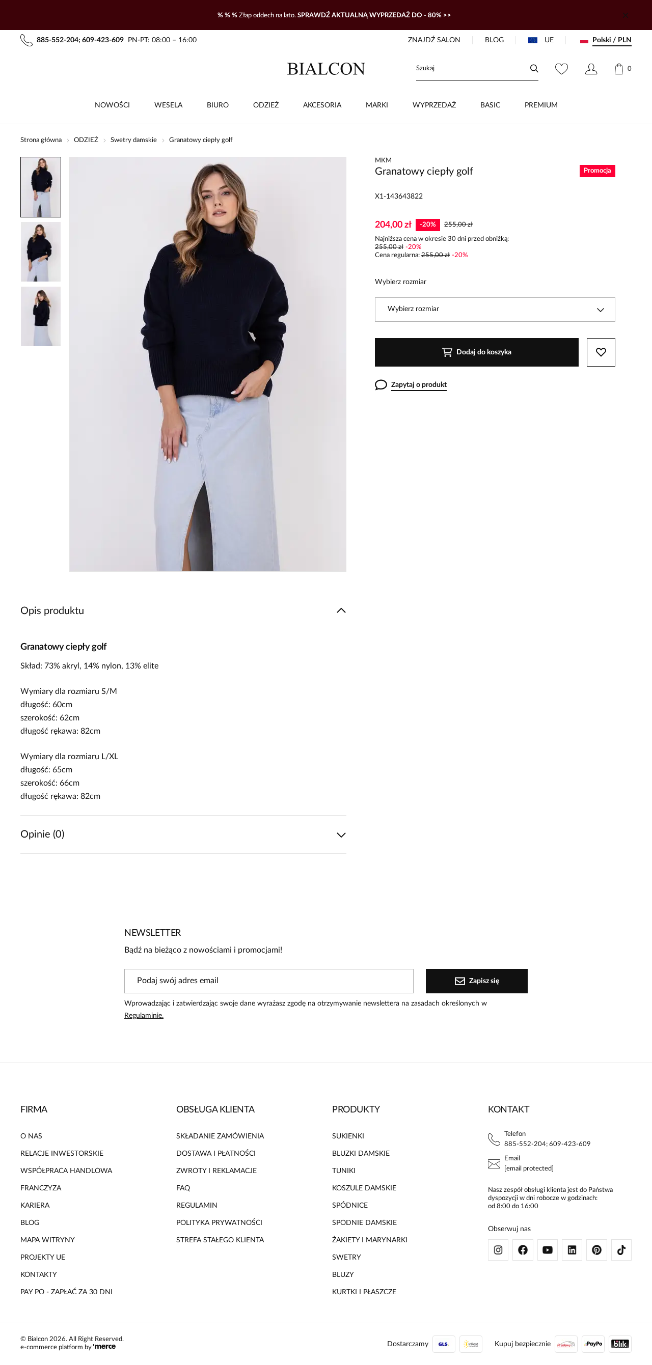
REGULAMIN (197, 1205)
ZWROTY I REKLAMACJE (216, 1171)
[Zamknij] (625, 15)
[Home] (326, 69)
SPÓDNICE (350, 1205)
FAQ (183, 1188)
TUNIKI (344, 1171)
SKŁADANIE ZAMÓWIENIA (220, 1136)
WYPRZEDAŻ (434, 105)
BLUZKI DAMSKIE (361, 1153)
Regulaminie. (144, 1015)
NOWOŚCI (112, 105)
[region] (40, 364)
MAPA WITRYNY (47, 1240)
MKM (383, 160)
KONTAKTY (38, 1274)
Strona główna (41, 140)
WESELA (168, 105)
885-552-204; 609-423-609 (547, 1144)
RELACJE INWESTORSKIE (61, 1153)
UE (549, 40)
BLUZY (343, 1274)
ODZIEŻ (266, 105)
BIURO (218, 105)
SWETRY (346, 1257)
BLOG (494, 40)
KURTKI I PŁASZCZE (364, 1292)
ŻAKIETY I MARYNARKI (370, 1240)
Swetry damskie (134, 140)
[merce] (104, 1347)
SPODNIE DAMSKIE (364, 1223)
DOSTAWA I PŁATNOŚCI (216, 1153)
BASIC (490, 105)
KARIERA (34, 1205)
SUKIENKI (348, 1136)
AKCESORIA (322, 105)
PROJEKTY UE (42, 1257)
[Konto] (591, 69)
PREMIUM (541, 105)
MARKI (377, 105)
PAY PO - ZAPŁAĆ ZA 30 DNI (66, 1292)
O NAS (31, 1136)
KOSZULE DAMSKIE (364, 1188)
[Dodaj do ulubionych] (601, 352)
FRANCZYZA (40, 1188)
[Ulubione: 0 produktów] (561, 69)
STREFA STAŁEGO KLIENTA (220, 1240)
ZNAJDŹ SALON (434, 40)
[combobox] (495, 309)
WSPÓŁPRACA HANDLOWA (66, 1171)
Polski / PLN (612, 40)
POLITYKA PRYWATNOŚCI (219, 1223)
